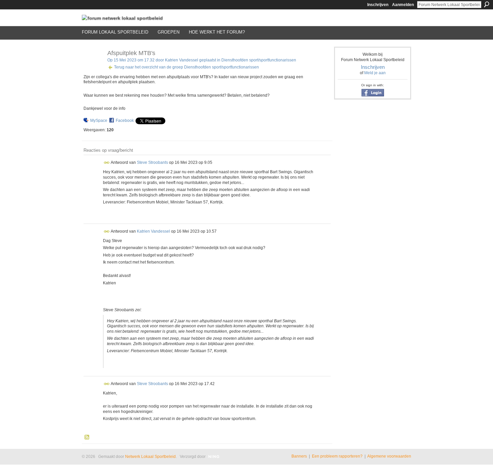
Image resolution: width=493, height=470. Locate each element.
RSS (87, 437)
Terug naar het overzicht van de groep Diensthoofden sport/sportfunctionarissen (186, 67)
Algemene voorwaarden (389, 456)
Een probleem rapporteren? (337, 456)
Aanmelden (403, 4)
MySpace (98, 120)
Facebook (125, 120)
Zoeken (486, 4)
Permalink (107, 162)
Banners (299, 456)
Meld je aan (375, 72)
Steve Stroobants (152, 162)
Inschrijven (377, 4)
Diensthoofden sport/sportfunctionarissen (258, 60)
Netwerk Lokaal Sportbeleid (150, 456)
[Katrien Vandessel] (92, 68)
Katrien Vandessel (181, 60)
